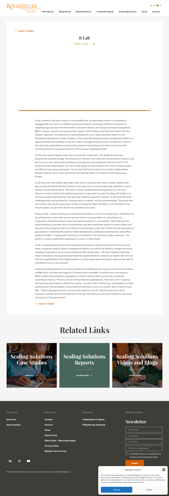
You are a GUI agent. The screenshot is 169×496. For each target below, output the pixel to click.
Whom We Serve (83, 11)
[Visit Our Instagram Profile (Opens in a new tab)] (154, 5)
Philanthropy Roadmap (94, 424)
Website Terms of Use (55, 451)
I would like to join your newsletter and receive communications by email (145, 455)
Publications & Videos (93, 419)
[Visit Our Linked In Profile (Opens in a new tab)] (151, 5)
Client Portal (51, 435)
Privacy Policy (52, 445)
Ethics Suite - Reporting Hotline (60, 440)
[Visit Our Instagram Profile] (19, 461)
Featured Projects (105, 11)
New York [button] (11, 419)
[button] (163, 469)
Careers (156, 11)
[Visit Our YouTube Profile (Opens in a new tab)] (157, 5)
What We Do (65, 11)
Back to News (26, 31)
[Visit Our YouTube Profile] (28, 461)
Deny (149, 490)
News (144, 11)
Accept (116, 490)
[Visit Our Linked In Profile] (10, 461)
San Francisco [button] (14, 424)
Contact (49, 419)
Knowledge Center (128, 11)
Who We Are (48, 11)
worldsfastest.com (63, 472)
